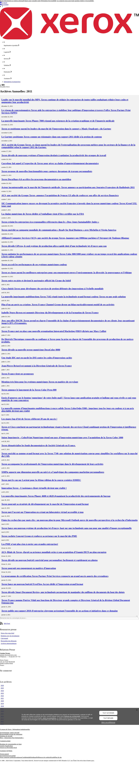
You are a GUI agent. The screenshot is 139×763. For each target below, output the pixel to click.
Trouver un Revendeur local (8, 747)
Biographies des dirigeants (8, 641)
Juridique (33, 757)
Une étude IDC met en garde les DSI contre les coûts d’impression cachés (36, 357)
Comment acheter (5, 741)
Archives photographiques (8, 643)
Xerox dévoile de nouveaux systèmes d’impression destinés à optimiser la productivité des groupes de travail (53, 155)
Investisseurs (18, 757)
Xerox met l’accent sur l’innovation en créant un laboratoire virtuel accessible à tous (42, 512)
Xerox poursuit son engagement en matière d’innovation (28, 568)
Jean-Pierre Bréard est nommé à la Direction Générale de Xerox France (36, 366)
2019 (2, 703)
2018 (2, 706)
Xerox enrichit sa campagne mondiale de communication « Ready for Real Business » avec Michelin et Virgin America (58, 230)
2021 (2, 698)
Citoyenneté (4, 638)
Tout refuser (108, 718)
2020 (2, 701)
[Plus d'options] (69, 6)
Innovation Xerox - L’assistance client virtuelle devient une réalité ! (34, 488)
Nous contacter (4, 757)
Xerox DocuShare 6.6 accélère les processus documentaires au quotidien (36, 179)
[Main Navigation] (69, 85)
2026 (2, 685)
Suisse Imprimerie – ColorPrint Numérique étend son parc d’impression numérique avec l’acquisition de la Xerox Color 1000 (62, 437)
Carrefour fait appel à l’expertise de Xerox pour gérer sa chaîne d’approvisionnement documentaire (50, 163)
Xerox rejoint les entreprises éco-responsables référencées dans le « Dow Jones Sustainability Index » (50, 222)
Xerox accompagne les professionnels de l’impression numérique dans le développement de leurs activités (52, 464)
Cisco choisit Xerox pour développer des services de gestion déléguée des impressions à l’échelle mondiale (52, 288)
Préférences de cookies (43, 757)
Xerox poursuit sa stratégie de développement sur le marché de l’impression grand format (45, 504)
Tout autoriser (108, 713)
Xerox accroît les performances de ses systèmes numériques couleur (34, 264)
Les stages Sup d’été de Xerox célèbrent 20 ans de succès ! (29, 419)
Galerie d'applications (6, 746)
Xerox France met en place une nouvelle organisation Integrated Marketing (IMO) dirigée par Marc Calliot (53, 331)
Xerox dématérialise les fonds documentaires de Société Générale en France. (38, 445)
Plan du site (58, 757)
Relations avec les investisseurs (10, 636)
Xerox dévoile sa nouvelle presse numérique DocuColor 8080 (30, 349)
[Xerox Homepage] (69, 39)
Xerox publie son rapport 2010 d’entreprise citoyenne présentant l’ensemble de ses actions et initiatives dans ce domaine (59, 611)
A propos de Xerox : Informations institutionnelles (15, 729)
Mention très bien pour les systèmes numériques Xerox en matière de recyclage (39, 382)
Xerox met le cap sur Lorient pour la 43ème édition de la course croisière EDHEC (41, 480)
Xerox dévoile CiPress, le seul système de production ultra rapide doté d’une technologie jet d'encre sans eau (54, 246)
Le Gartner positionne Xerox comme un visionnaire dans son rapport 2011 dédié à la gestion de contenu (51, 137)
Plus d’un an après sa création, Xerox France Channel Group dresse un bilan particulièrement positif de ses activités (57, 304)
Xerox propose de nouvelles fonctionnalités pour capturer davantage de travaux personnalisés (46, 171)
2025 (2, 688)
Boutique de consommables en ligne (11, 744)
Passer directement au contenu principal (12, 1)
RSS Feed (7, 623)
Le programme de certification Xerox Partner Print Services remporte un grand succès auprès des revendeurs (54, 576)
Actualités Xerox (5, 87)
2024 (2, 691)
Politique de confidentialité (72, 716)
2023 (2, 693)
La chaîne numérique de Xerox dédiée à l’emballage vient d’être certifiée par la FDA (42, 214)
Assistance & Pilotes (6, 751)
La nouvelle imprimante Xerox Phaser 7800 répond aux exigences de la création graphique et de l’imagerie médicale (57, 121)
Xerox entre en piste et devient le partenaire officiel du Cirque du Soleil (36, 280)
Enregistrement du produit (8, 755)
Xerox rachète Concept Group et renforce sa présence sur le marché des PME (39, 536)
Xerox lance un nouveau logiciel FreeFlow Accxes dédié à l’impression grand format (42, 584)
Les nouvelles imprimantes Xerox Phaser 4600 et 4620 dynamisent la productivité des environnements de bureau (55, 496)
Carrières (11, 757)
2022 (2, 696)
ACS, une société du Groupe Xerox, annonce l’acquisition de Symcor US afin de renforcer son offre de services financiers (60, 195)
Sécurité (52, 757)
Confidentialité (26, 757)
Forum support (4, 754)
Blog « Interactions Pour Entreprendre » (12, 738)
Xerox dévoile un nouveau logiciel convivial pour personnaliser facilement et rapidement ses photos (49, 560)
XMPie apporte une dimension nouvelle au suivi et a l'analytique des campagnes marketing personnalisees (52, 472)
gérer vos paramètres (49, 718)
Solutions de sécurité (6, 736)
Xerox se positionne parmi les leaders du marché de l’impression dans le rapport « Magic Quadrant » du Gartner (56, 128)
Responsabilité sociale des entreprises (11, 734)
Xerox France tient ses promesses (17, 374)
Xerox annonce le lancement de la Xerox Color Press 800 (28, 390)
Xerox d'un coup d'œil (7, 633)
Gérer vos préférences (108, 722)
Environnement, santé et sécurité (9, 732)
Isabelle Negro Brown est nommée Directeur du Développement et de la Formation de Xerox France (50, 312)
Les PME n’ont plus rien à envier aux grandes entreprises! (29, 544)
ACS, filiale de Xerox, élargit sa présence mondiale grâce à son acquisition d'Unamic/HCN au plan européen (53, 552)
